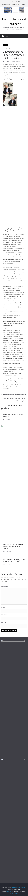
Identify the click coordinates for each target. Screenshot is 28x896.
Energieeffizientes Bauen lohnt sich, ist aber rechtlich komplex (13, 400)
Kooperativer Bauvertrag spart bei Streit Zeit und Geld (13, 561)
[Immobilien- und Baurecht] (3, 36)
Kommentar (5, 586)
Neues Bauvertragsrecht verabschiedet (14, 395)
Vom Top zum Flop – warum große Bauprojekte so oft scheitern (13, 546)
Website (3, 622)
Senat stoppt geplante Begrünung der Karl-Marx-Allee (16, 5)
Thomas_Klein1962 (16, 61)
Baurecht (5, 44)
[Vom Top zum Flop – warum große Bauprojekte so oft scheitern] (14, 426)
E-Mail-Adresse (5, 615)
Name (3, 607)
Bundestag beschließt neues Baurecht (13, 415)
